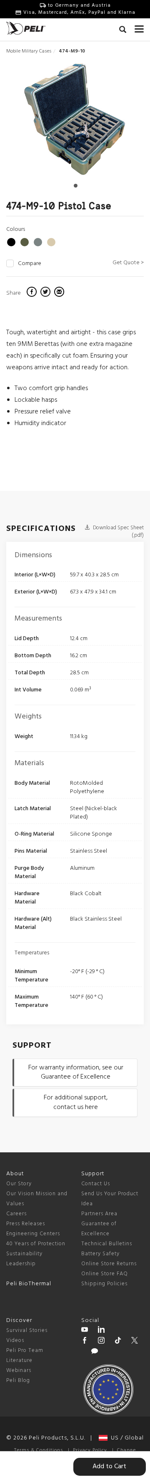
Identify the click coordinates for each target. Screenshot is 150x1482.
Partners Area (99, 1213)
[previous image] (27, 122)
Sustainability (24, 1253)
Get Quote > (128, 263)
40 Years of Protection (35, 1243)
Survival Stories (27, 1330)
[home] (25, 28)
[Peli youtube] (84, 1330)
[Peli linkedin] (101, 1330)
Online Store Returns (109, 1263)
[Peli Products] (84, 1341)
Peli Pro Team (24, 1350)
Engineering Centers (33, 1233)
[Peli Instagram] (101, 1341)
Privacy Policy (90, 1450)
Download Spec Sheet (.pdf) (118, 531)
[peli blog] (94, 1352)
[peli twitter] (134, 1341)
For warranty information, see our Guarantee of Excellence (75, 1072)
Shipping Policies (104, 1283)
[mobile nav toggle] (139, 27)
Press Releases (25, 1223)
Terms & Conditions (38, 1450)
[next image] (123, 122)
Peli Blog (18, 1380)
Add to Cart (109, 1466)
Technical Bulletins (106, 1243)
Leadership (21, 1263)
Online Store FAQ (104, 1273)
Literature (19, 1360)
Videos (15, 1340)
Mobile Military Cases (28, 51)
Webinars (18, 1370)
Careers (16, 1213)
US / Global (126, 1438)
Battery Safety (100, 1253)
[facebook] (33, 293)
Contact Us (95, 1183)
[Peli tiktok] (118, 1341)
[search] (122, 31)
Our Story (19, 1183)
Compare (29, 264)
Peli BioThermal (28, 1284)
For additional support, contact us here (76, 1102)
